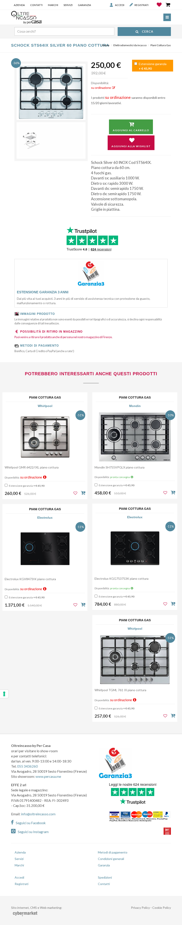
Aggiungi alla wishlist (131, 146)
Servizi (68, 4)
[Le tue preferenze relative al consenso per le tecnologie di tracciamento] (4, 694)
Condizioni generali (111, 859)
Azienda (19, 4)
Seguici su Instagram (33, 832)
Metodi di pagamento (112, 852)
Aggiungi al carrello (131, 130)
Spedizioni (105, 877)
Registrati (141, 4)
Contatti (36, 4)
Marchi (53, 4)
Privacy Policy (140, 907)
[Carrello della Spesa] (168, 4)
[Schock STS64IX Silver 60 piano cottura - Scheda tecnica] (51, 140)
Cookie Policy (161, 907)
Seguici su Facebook (31, 823)
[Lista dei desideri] (159, 8)
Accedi (119, 4)
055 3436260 (27, 766)
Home (105, 45)
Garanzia (84, 4)
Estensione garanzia (152, 66)
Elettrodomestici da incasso (129, 45)
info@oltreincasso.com (38, 814)
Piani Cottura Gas (160, 45)
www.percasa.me (48, 776)
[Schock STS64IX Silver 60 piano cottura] (51, 92)
